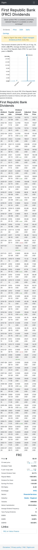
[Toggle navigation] (34, 2)
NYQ (35, 491)
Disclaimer (6, 547)
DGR (21, 30)
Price (15, 30)
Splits (28, 30)
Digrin (4, 2)
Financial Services (30, 494)
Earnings (6, 33)
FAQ (24, 547)
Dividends (6, 30)
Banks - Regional (30, 498)
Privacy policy (16, 547)
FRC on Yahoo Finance (11, 531)
